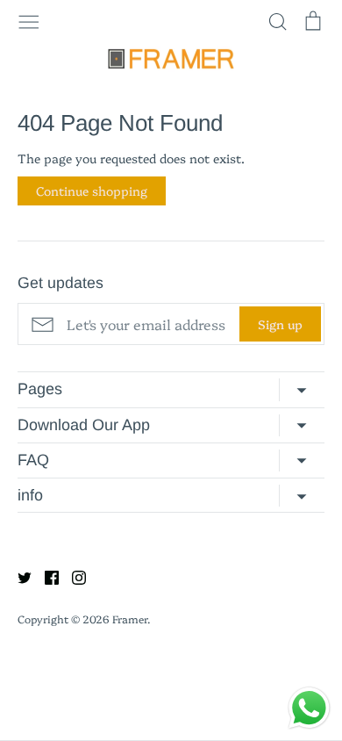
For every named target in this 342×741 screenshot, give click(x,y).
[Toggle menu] (29, 20)
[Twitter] (18, 575)
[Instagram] (72, 575)
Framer (129, 618)
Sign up (280, 324)
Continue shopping (91, 190)
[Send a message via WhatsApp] (309, 708)
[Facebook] (45, 575)
